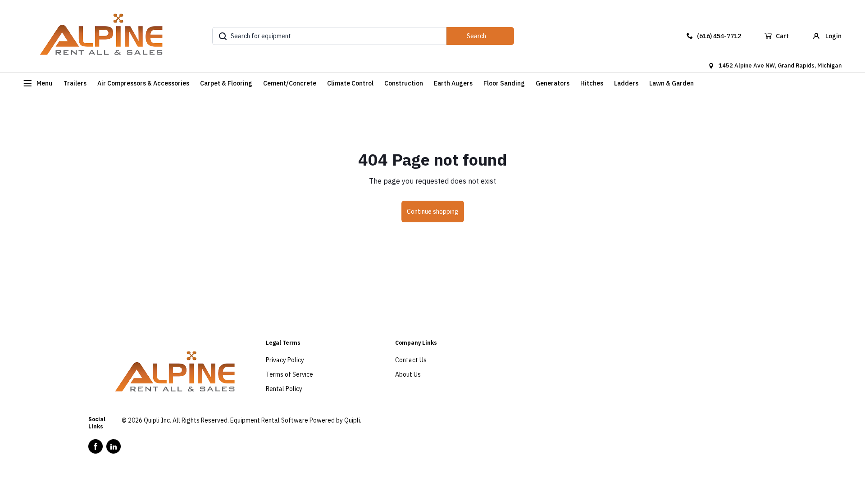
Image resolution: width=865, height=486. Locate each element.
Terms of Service (289, 374)
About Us (408, 374)
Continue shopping (433, 211)
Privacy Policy (285, 360)
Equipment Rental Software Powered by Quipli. (295, 420)
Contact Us (411, 360)
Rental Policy (284, 389)
